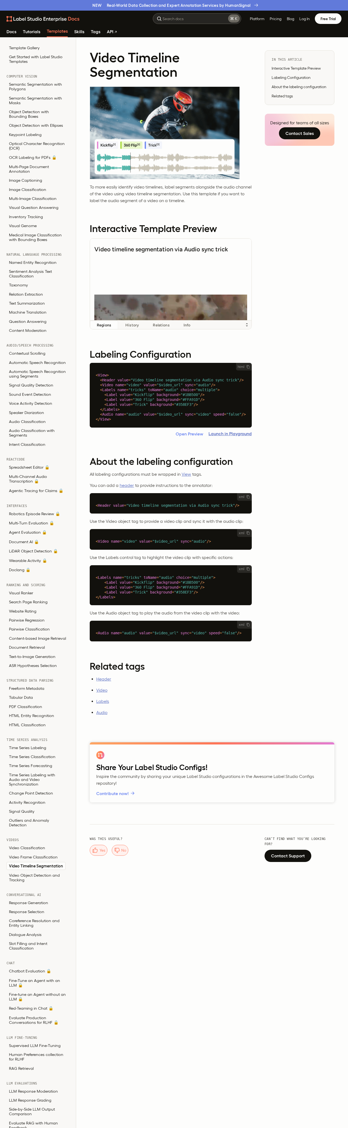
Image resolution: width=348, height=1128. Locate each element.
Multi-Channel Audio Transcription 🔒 (28, 479)
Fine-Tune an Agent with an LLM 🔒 (34, 982)
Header (103, 678)
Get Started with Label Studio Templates (36, 59)
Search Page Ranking (28, 602)
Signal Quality (22, 811)
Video (101, 690)
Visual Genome (23, 226)
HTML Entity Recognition (31, 715)
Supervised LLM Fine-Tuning (35, 1045)
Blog (290, 19)
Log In (304, 19)
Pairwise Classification (29, 629)
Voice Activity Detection (30, 403)
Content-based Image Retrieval (37, 638)
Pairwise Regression (27, 620)
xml (241, 497)
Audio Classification (27, 421)
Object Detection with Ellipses (36, 125)
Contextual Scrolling (27, 353)
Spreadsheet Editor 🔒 (29, 467)
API (110, 31)
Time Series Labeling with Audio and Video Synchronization (32, 779)
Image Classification (27, 189)
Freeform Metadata (26, 688)
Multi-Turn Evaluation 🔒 (31, 523)
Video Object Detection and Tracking (34, 877)
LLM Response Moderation (33, 1091)
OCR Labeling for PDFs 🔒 (33, 157)
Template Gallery (24, 47)
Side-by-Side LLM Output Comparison (32, 1111)
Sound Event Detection (30, 394)
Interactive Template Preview (296, 68)
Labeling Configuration (291, 77)
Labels (102, 701)
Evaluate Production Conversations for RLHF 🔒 (33, 1020)
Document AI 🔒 (24, 541)
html (241, 367)
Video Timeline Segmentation (36, 866)
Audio (101, 712)
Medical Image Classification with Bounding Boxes (35, 237)
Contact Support (288, 855)
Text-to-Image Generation (32, 656)
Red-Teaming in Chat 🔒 (31, 1008)
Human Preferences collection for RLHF (36, 1057)
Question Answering (27, 321)
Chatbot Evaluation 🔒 (30, 971)
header (127, 485)
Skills (79, 31)
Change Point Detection (31, 793)
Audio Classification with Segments (32, 433)
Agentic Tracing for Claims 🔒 (36, 490)
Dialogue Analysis (25, 934)
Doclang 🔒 (19, 570)
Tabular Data (21, 697)
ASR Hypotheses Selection (33, 665)
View (186, 474)
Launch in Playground (230, 433)
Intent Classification (27, 444)
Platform (257, 19)
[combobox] (197, 18)
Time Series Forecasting (30, 766)
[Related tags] (171, 666)
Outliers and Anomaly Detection (29, 822)
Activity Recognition (27, 802)
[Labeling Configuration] (171, 354)
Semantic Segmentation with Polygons (35, 86)
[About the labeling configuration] (171, 461)
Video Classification (27, 848)
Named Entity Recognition (33, 262)
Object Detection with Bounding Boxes (29, 114)
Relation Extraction (26, 294)
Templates (57, 31)
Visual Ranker (21, 593)
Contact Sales (299, 133)
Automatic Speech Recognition (37, 362)
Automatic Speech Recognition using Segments (37, 374)
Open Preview (189, 433)
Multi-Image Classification (33, 198)
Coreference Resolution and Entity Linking (34, 923)
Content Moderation (27, 330)
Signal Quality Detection (31, 385)
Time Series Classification (32, 757)
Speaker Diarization (26, 412)
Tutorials (31, 31)
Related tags (282, 96)
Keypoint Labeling (25, 134)
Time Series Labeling (27, 747)
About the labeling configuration (299, 87)
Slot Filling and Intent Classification (28, 946)
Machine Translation (27, 312)
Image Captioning (25, 180)
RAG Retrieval (21, 1068)
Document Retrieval (27, 647)
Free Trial (328, 19)
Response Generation (28, 902)
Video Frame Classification (33, 857)
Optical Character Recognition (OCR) (37, 146)
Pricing (275, 19)
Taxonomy (18, 285)
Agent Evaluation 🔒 (28, 532)
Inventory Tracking (26, 216)
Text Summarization (27, 303)
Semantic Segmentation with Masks (35, 100)
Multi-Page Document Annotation (29, 169)
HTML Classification (27, 724)
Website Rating (22, 611)
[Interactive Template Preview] (171, 228)
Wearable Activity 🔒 (28, 560)
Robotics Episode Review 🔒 (34, 513)
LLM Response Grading (30, 1100)
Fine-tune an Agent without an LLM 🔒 (37, 997)
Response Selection (26, 912)
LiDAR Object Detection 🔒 (33, 551)
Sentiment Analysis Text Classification (30, 274)
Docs (11, 31)
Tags (95, 31)
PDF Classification (25, 706)
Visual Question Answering (33, 207)
